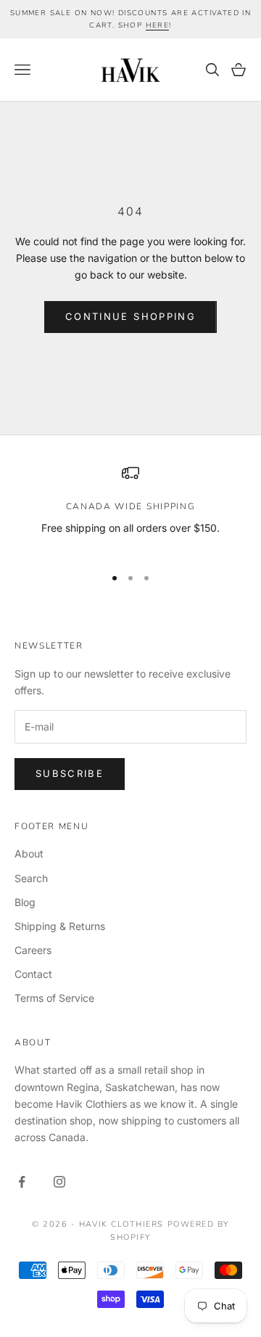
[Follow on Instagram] (59, 1181)
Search (31, 878)
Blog (25, 902)
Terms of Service (54, 998)
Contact (33, 974)
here (158, 25)
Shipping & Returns (59, 926)
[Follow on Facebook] (21, 1181)
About (29, 853)
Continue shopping (130, 316)
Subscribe (70, 773)
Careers (32, 950)
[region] (130, 509)
